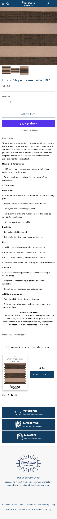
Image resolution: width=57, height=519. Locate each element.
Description (7, 138)
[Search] (9, 4)
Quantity (6, 96)
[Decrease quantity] (4, 102)
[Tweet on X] (9, 395)
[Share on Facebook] (12, 395)
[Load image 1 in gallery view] (28, 36)
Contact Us (31, 504)
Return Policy (43, 504)
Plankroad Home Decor (23, 509)
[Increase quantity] (15, 102)
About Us (6, 504)
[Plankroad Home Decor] (28, 3)
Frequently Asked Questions (15, 335)
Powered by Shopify (42, 509)
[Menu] (3, 4)
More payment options (28, 130)
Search (15, 504)
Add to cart (28, 114)
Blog (53, 504)
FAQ (22, 504)
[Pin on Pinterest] (16, 395)
